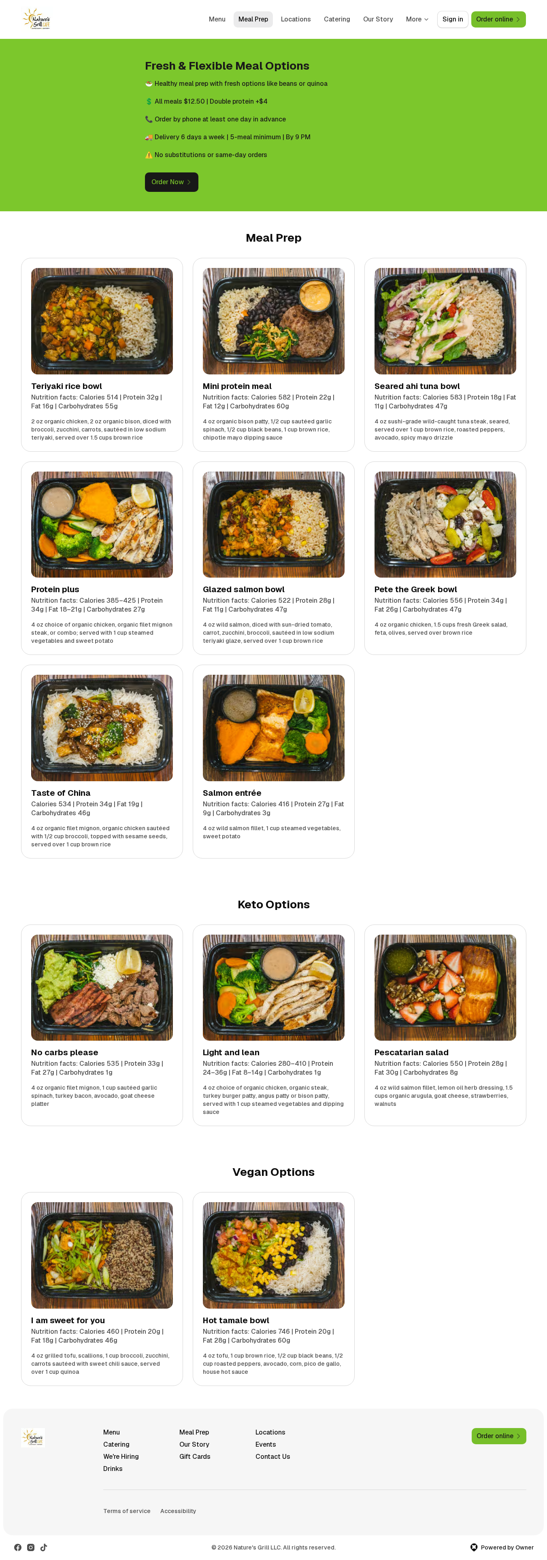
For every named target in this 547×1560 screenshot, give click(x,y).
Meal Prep (253, 19)
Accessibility (178, 1511)
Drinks (113, 1468)
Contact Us (272, 1456)
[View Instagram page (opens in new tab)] (31, 1547)
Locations (296, 19)
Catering (337, 19)
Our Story (378, 19)
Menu (217, 19)
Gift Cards (195, 1456)
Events (265, 1444)
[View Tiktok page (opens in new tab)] (44, 1547)
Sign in (453, 19)
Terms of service (127, 1511)
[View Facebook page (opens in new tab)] (18, 1547)
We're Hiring (121, 1456)
